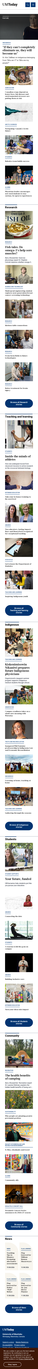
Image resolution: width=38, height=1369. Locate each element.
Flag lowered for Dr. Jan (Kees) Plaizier (26, 1287)
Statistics (9, 559)
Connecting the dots (13, 916)
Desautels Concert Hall (14, 1206)
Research (8, 242)
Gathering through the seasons (18, 813)
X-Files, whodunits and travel (17, 1150)
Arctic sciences (11, 124)
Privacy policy (19, 1345)
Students (8, 157)
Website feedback (22, 1348)
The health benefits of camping (17, 1077)
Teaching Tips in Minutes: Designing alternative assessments (12, 1258)
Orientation (9, 707)
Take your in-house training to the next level (18, 498)
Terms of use (8, 1348)
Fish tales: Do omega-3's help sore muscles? (18, 250)
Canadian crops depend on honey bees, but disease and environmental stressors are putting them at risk (17, 95)
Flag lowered (26, 1248)
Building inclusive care (14, 979)
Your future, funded (18, 879)
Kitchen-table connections (16, 325)
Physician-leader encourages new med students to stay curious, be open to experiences (18, 193)
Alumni (7, 187)
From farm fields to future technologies (16, 357)
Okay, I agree (12, 1364)
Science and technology (14, 286)
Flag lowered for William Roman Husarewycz (26, 1257)
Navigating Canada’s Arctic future (16, 130)
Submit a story (8, 1342)
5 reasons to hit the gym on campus (16, 948)
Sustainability (10, 1111)
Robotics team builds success (17, 161)
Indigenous (7, 43)
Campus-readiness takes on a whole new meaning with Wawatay (17, 713)
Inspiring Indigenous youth (16, 596)
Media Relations (22, 1342)
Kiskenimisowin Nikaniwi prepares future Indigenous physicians (17, 669)
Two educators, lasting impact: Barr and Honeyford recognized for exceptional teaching (19, 531)
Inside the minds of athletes (18, 457)
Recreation (9, 1070)
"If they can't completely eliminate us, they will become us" (19, 50)
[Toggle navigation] (33, 4)
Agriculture (9, 88)
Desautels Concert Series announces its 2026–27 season (18, 1211)
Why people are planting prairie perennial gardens (18, 1117)
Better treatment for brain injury (16, 389)
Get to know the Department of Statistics (18, 565)
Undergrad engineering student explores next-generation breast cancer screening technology (19, 293)
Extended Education (12, 492)
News (8, 1248)
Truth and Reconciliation (14, 741)
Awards (8, 525)
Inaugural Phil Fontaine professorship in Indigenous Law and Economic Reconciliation (19, 748)
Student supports (12, 874)
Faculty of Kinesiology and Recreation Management (15, 1144)
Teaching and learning (13, 592)
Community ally (12, 1180)
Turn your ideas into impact (17, 1009)
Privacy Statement (26, 1359)
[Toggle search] (27, 4)
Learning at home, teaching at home (18, 781)
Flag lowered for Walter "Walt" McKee (12, 1287)
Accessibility (8, 1345)
